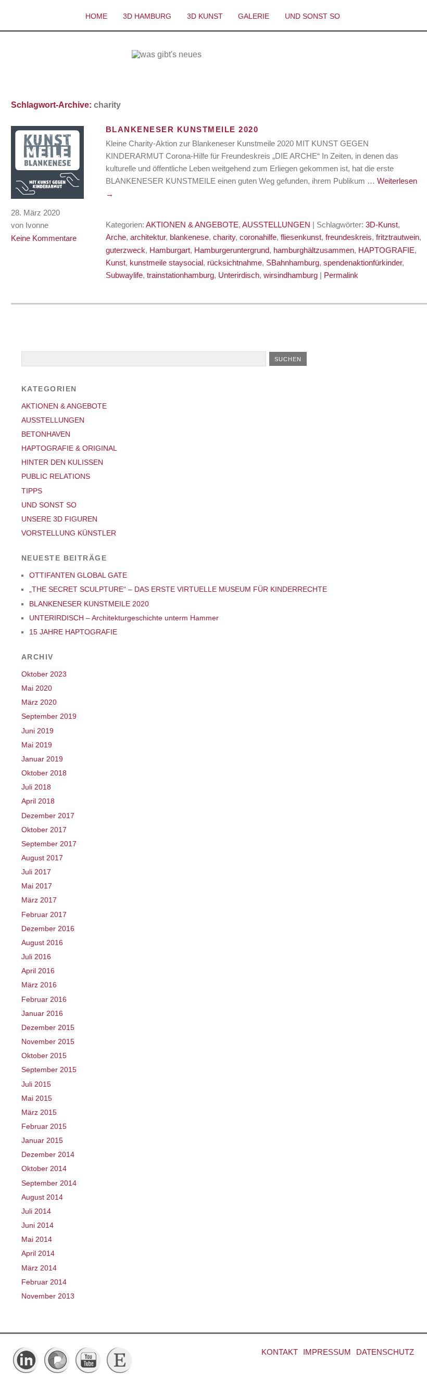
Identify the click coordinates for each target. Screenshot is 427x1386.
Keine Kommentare (44, 238)
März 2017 (39, 900)
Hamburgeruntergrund (231, 250)
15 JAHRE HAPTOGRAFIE (73, 632)
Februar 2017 (44, 914)
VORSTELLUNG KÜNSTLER (68, 533)
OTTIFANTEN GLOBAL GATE (78, 575)
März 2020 (39, 702)
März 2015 (39, 1112)
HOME (96, 16)
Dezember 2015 (47, 1027)
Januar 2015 (42, 1140)
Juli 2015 (36, 1084)
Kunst (115, 262)
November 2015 (47, 1041)
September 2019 (49, 716)
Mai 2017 (36, 886)
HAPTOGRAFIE (386, 250)
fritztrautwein (397, 237)
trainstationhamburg (180, 275)
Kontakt (279, 1351)
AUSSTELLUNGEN (276, 224)
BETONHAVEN (45, 434)
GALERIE (253, 16)
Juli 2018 (36, 787)
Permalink (341, 275)
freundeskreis (348, 237)
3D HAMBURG (147, 16)
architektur (148, 237)
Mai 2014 (36, 1239)
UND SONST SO (312, 16)
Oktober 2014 (44, 1168)
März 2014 (39, 1268)
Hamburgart (169, 250)
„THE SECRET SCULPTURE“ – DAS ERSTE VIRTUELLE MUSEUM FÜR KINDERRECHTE (178, 589)
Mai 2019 (36, 745)
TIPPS (31, 491)
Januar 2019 (42, 759)
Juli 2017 (36, 872)
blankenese (189, 237)
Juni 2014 (37, 1225)
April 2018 (38, 801)
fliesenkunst (301, 237)
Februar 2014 (44, 1282)
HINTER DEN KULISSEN (62, 462)
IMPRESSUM (327, 1351)
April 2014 (38, 1253)
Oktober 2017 (44, 829)
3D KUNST (205, 16)
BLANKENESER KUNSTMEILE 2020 (182, 129)
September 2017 (49, 844)
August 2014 (42, 1197)
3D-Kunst (382, 224)
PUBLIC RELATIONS (55, 476)
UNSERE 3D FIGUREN (59, 519)
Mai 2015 (36, 1098)
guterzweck (125, 250)
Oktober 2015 (44, 1055)
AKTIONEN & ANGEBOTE (192, 224)
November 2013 (47, 1296)
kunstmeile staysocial (166, 262)
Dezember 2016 (47, 928)
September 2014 (49, 1183)
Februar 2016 (44, 999)
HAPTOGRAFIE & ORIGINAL (69, 448)
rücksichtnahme (234, 262)
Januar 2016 (42, 1013)
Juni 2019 (37, 731)
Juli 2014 (36, 1211)
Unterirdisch (238, 275)
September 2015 (49, 1069)
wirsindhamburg (290, 275)
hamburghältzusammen (313, 250)
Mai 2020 (36, 688)
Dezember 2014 (47, 1154)
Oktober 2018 (44, 773)
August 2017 (42, 858)
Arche (116, 237)
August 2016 (42, 942)
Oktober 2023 (44, 674)
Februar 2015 (44, 1126)
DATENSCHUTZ (385, 1351)
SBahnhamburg (292, 262)
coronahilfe (258, 237)
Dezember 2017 (47, 815)
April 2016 (38, 971)
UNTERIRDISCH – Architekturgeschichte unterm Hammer (124, 618)
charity (224, 237)
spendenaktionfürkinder (362, 262)
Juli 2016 (36, 956)
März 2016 (39, 985)
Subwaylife (124, 275)
